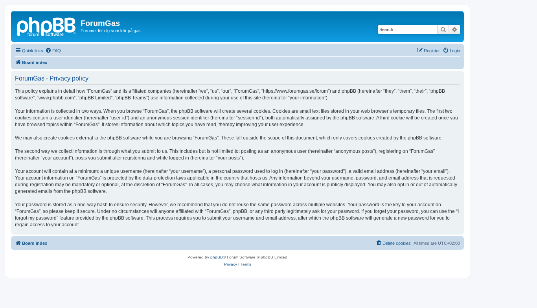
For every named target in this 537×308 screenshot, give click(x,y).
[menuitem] (53, 50)
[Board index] (47, 25)
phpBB (216, 257)
